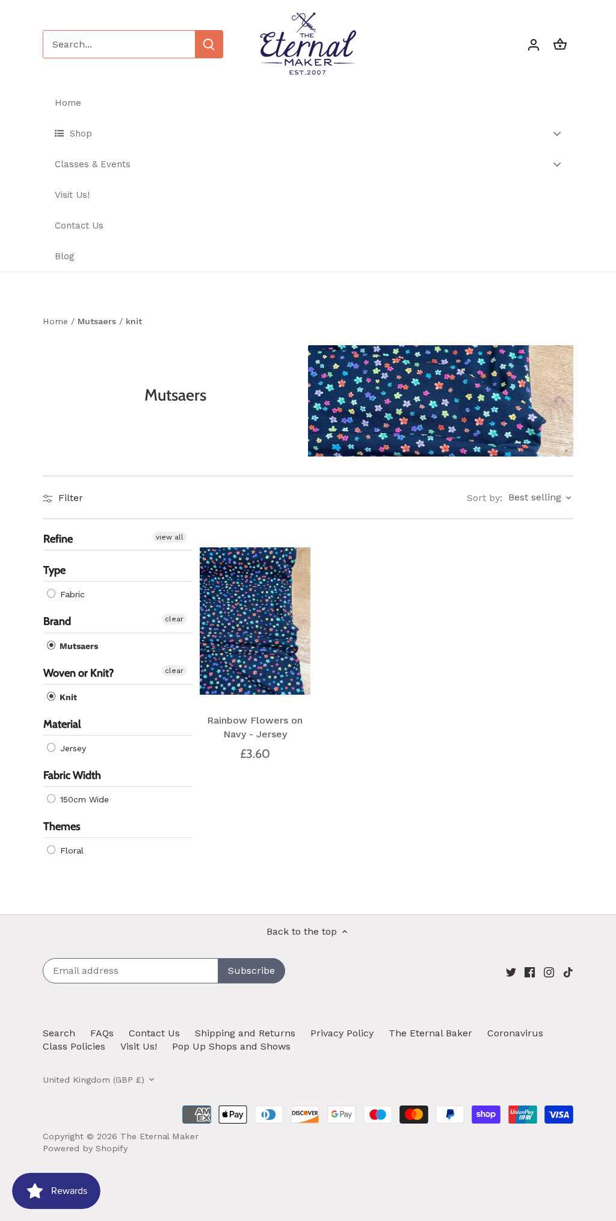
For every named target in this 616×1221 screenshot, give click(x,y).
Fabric (71, 595)
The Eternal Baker (430, 1033)
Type (54, 570)
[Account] (533, 44)
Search (59, 1033)
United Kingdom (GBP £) (93, 1079)
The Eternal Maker (159, 1136)
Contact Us (154, 1033)
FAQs (102, 1033)
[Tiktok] (568, 972)
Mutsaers (77, 646)
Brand (57, 622)
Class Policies (74, 1046)
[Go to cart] (560, 44)
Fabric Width (72, 775)
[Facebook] (530, 972)
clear (174, 619)
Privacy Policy (342, 1033)
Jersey (71, 748)
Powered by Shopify (85, 1148)
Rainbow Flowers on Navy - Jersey (255, 727)
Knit (67, 697)
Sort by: (484, 498)
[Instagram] (549, 972)
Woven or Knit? (78, 673)
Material (62, 724)
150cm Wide (83, 800)
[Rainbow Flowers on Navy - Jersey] (255, 621)
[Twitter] (511, 972)
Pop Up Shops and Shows (231, 1046)
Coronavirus (515, 1033)
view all (169, 537)
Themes (62, 827)
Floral (70, 851)
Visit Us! (138, 1046)
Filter (69, 497)
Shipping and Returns (245, 1033)
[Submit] (209, 44)
